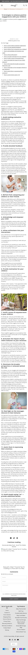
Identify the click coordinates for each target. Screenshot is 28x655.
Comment (4, 585)
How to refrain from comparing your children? (15, 49)
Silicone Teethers (21, 629)
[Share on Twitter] (14, 538)
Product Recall (7, 628)
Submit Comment (14, 598)
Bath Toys (21, 611)
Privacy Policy (7, 621)
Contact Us (7, 612)
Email (3, 581)
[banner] (14, 5)
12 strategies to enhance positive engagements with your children (16, 9)
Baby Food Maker (21, 615)
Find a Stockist (7, 614)
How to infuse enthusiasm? (10, 54)
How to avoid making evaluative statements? (15, 45)
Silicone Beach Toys (21, 631)
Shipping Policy (7, 617)
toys (4, 170)
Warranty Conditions (7, 625)
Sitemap (7, 630)
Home (5, 9)
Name (3, 577)
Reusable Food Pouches (21, 617)
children (8, 81)
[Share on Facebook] (10, 538)
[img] (24, 5)
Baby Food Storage (21, 620)
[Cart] (26, 5)
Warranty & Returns (7, 623)
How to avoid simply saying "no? (12, 74)
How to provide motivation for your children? (15, 56)
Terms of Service (7, 619)
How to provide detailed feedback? (12, 47)
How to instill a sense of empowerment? (14, 58)
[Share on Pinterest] (17, 538)
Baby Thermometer (21, 609)
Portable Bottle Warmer (21, 613)
